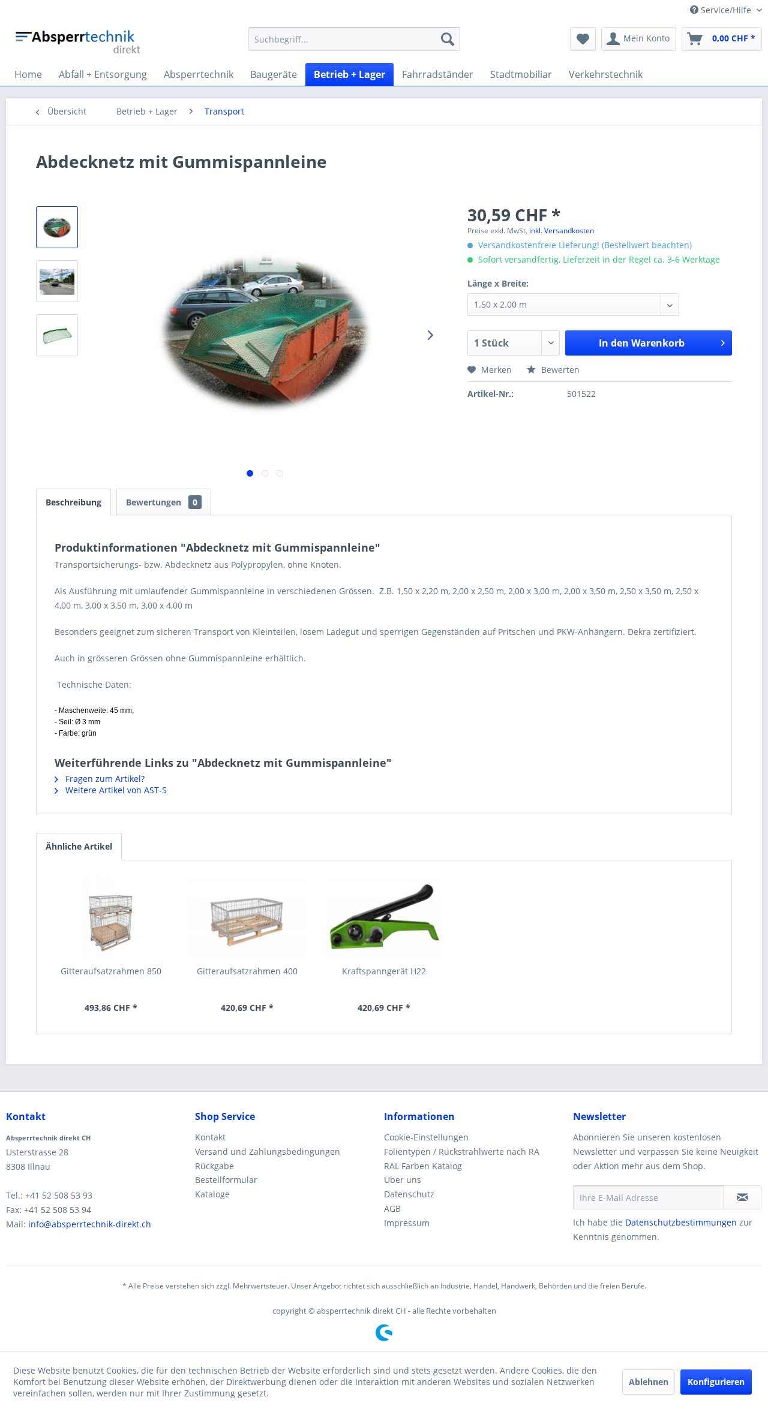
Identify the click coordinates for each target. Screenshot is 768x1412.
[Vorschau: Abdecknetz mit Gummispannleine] (57, 227)
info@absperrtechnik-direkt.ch (89, 1224)
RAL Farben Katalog (423, 1166)
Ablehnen (648, 1381)
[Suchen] (447, 39)
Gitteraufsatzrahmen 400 (247, 971)
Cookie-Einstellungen (426, 1137)
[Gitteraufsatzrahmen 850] (111, 917)
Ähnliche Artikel (79, 846)
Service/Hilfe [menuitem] (726, 10)
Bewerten (559, 369)
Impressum (407, 1223)
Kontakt (210, 1137)
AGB (392, 1208)
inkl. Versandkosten (561, 230)
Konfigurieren (716, 1381)
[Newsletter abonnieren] (742, 1197)
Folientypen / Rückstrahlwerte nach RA (461, 1151)
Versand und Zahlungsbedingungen (267, 1151)
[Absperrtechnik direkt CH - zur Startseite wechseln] (79, 42)
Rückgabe (214, 1166)
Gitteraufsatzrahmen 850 (111, 971)
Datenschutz (409, 1194)
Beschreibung (73, 502)
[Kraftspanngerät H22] (384, 917)
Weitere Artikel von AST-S (115, 790)
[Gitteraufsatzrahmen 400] (247, 917)
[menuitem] (354, 39)
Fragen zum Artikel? (104, 778)
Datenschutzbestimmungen (681, 1222)
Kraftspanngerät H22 (384, 971)
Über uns (402, 1179)
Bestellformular (226, 1179)
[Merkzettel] (583, 39)
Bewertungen (161, 502)
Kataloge (212, 1194)
